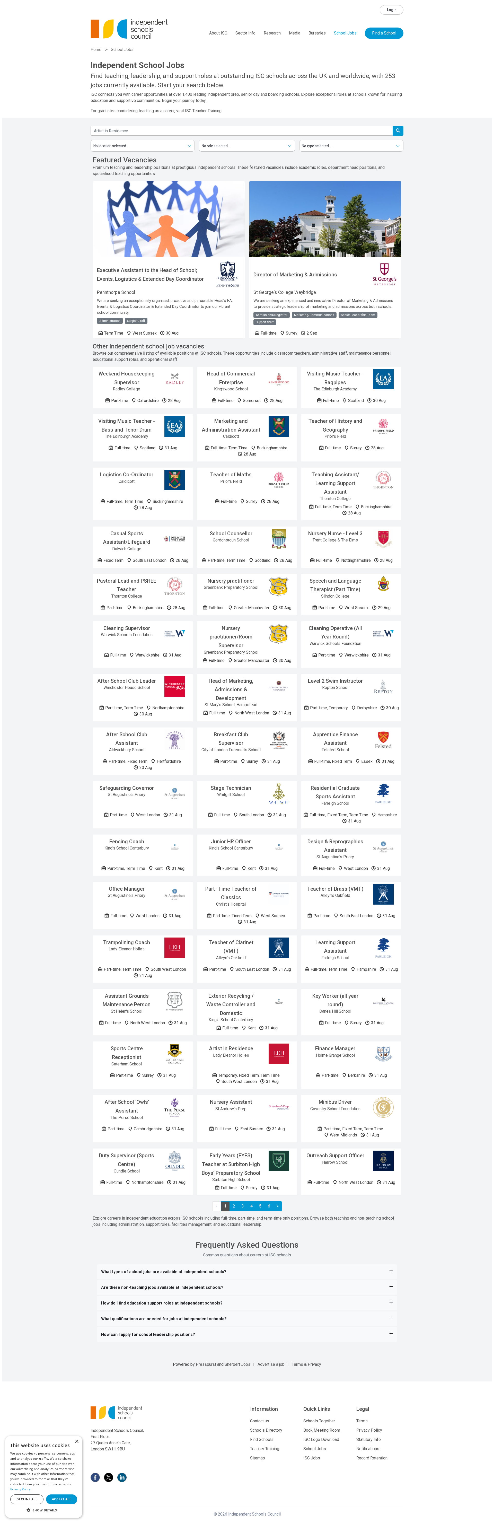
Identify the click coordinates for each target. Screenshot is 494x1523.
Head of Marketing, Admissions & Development (231, 689)
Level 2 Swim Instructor (335, 681)
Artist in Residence (231, 1048)
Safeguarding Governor (126, 788)
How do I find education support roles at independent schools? (162, 1303)
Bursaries (317, 33)
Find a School (384, 33)
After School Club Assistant (126, 738)
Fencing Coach (126, 841)
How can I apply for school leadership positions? (148, 1334)
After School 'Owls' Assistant (126, 1106)
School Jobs (345, 33)
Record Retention (371, 1458)
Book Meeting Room (321, 1430)
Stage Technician (231, 788)
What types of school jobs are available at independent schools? (163, 1271)
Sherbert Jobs (237, 1364)
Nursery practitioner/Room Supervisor (231, 637)
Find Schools (262, 1439)
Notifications (367, 1448)
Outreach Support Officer (335, 1155)
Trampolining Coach (126, 942)
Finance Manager (335, 1048)
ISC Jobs (311, 1458)
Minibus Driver (335, 1102)
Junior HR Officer (231, 841)
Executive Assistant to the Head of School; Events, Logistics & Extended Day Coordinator (150, 274)
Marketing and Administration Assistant (231, 425)
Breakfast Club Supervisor (231, 738)
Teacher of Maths (231, 474)
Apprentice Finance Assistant (335, 738)
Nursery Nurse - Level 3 (335, 533)
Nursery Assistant (231, 1102)
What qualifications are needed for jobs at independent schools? (164, 1318)
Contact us (259, 1421)
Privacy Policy (369, 1430)
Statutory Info (368, 1439)
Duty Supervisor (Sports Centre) (126, 1159)
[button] (43, 1510)
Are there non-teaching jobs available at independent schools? (162, 1287)
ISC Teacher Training (203, 110)
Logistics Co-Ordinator (126, 474)
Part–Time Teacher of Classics (231, 893)
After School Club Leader (126, 681)
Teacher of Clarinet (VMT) (231, 946)
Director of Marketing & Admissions (295, 275)
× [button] (76, 1441)
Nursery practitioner (231, 581)
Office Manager (127, 889)
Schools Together (319, 1421)
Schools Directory (266, 1430)
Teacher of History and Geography (335, 425)
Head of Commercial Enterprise (231, 378)
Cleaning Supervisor (126, 628)
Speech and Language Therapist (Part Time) (335, 585)
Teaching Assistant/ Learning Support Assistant (335, 483)
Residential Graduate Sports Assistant (335, 792)
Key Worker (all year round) (335, 1000)
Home (96, 49)
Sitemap (257, 1458)
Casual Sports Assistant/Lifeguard (126, 537)
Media (294, 33)
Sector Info (245, 33)
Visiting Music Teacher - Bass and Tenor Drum (126, 425)
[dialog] (43, 1477)
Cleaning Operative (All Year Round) (335, 632)
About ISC (218, 33)
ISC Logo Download (321, 1439)
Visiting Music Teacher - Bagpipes (335, 378)
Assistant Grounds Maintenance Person (127, 1000)
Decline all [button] (26, 1499)
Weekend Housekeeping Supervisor (127, 378)
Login (391, 10)
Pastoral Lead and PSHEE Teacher (126, 585)
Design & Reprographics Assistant (335, 845)
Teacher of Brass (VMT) (335, 889)
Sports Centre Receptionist (127, 1052)
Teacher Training (264, 1448)
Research (272, 33)
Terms (297, 1364)
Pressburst (206, 1364)
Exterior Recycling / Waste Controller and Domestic (230, 1004)
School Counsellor (231, 533)
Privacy (314, 1364)
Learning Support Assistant (335, 946)
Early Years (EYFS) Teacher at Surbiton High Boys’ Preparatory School (231, 1164)
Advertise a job (271, 1364)
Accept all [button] (61, 1499)
